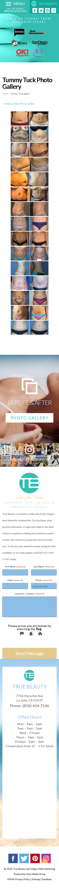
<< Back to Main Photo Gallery (18, 103)
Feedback (47, 879)
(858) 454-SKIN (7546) (15, 11)
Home (5, 93)
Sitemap (36, 879)
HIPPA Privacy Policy (18, 879)
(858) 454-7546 (35, 705)
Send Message (29, 653)
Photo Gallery (30, 417)
